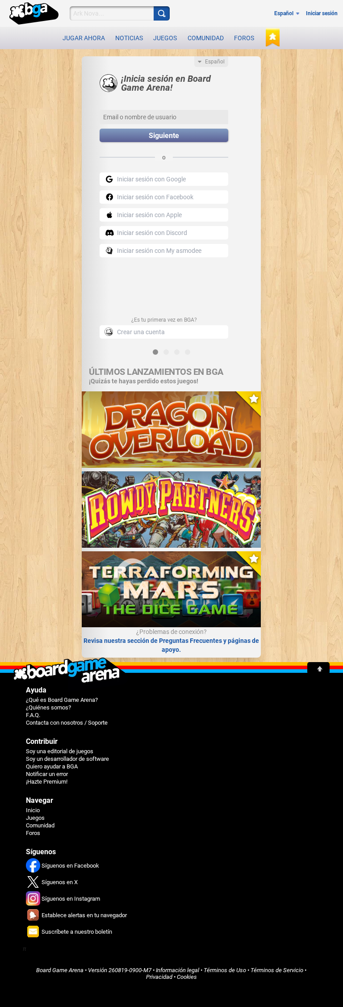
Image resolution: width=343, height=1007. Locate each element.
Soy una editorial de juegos (59, 751)
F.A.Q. (33, 715)
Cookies (187, 976)
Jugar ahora (84, 38)
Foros (244, 38)
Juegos (165, 38)
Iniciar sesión (322, 13)
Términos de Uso (225, 970)
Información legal (177, 970)
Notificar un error (47, 774)
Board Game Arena (60, 970)
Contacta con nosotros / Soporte (67, 722)
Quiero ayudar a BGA (52, 766)
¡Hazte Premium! (46, 781)
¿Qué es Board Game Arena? (62, 700)
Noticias (129, 38)
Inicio (33, 810)
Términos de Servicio (277, 970)
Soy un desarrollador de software (67, 758)
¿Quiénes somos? (48, 707)
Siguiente (164, 135)
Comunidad (206, 38)
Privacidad (159, 976)
